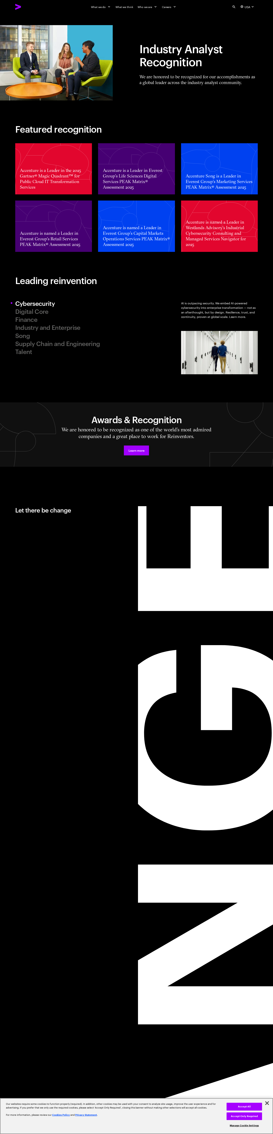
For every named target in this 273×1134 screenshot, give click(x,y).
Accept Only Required (244, 1116)
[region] (136, 1116)
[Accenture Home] (26, 7)
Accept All (244, 1106)
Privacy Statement (86, 1115)
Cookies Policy (61, 1115)
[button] (136, 450)
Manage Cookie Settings (244, 1125)
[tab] (74, 303)
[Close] (267, 1103)
